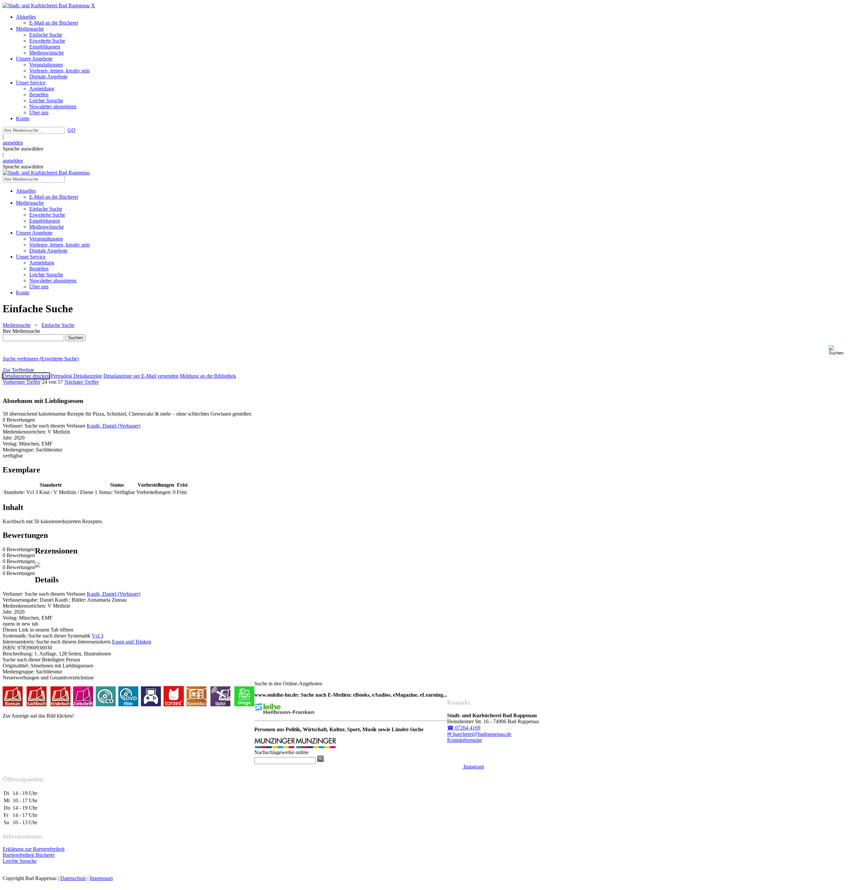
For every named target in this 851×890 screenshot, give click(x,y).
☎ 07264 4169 (463, 728)
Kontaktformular (464, 740)
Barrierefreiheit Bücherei (29, 855)
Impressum (101, 878)
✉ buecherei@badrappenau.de (479, 734)
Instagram (473, 766)
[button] (838, 350)
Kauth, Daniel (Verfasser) (113, 426)
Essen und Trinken (131, 641)
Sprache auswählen (23, 148)
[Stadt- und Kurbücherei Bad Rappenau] (46, 5)
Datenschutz (73, 878)
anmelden (13, 143)
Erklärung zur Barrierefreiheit (33, 849)
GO (71, 130)
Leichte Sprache (20, 861)
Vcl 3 (97, 636)
